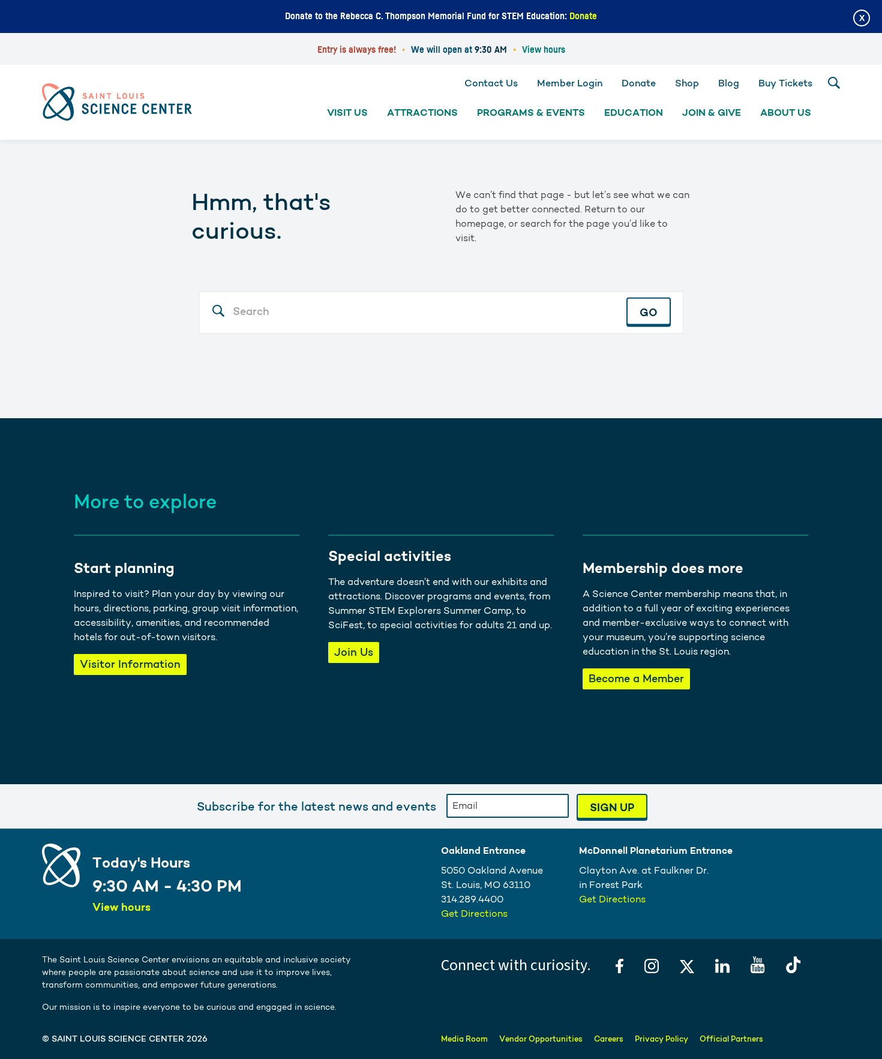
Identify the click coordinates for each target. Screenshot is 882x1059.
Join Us (353, 652)
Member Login (569, 83)
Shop (687, 83)
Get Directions (474, 913)
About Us (785, 112)
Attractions (422, 112)
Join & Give (711, 112)
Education (633, 112)
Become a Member (636, 678)
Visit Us (347, 112)
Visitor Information (130, 664)
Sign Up (612, 807)
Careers (608, 1039)
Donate (583, 16)
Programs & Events (531, 112)
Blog (728, 83)
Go (649, 312)
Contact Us (491, 83)
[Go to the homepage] (117, 101)
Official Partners (731, 1039)
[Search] (834, 82)
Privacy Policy (661, 1039)
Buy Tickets (785, 83)
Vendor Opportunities (541, 1039)
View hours (543, 50)
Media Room (464, 1039)
